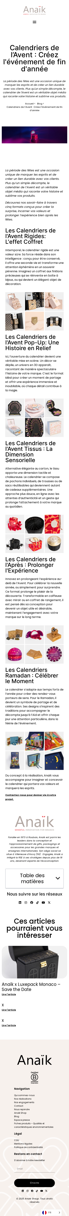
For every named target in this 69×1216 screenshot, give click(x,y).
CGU (16, 1140)
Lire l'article (9, 994)
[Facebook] (32, 1191)
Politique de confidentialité (28, 1147)
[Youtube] (41, 1191)
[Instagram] (27, 1191)
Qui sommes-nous (24, 1095)
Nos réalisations (22, 1098)
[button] (35, 22)
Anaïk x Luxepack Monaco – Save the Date (31, 986)
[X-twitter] (46, 1191)
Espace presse (22, 1119)
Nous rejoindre (22, 1109)
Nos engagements (24, 1102)
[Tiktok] (37, 1191)
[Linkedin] (23, 1191)
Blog (16, 1116)
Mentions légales (23, 1143)
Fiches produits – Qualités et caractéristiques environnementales (33, 1125)
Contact (18, 1105)
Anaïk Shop (20, 1112)
